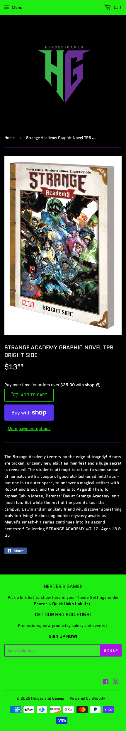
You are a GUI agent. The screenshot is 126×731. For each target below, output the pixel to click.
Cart (117, 7)
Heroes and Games (47, 698)
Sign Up (111, 650)
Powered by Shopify (87, 698)
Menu (17, 7)
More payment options (29, 428)
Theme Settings (91, 597)
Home (9, 137)
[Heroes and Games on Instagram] (116, 682)
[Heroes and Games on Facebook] (106, 682)
